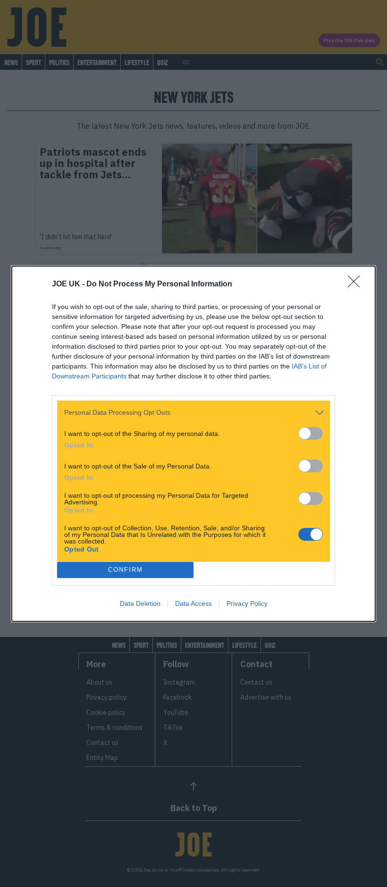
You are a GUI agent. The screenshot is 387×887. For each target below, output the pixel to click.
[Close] (357, 284)
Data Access (193, 603)
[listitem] (193, 413)
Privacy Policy (247, 603)
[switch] (310, 433)
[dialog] (193, 443)
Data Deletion (140, 603)
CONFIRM (125, 569)
